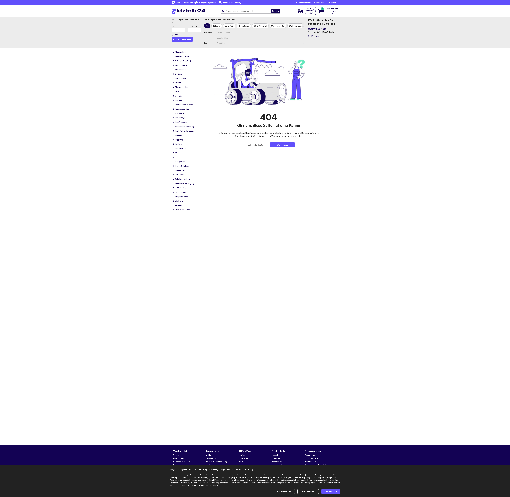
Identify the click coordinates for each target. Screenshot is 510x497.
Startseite (282, 144)
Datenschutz (244, 458)
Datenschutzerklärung (208, 485)
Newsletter (333, 2)
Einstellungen (308, 491)
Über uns (176, 455)
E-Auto (231, 26)
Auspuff (275, 455)
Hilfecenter (314, 36)
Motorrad (245, 26)
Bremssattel (277, 461)
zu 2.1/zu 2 (176, 26)
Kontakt (242, 455)
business (178, 458)
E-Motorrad (262, 26)
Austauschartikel (213, 465)
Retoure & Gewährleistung (216, 461)
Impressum (243, 465)
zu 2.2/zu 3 (192, 26)
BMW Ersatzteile (311, 458)
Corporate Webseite (181, 461)
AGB (241, 461)
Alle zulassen (331, 491)
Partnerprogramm (180, 465)
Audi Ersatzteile (311, 455)
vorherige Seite (255, 144)
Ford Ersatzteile (311, 461)
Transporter (280, 26)
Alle (207, 26)
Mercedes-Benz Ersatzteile (316, 465)
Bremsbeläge (277, 458)
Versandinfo (211, 458)
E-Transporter (298, 26)
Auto (218, 26)
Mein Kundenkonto (303, 2)
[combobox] (246, 11)
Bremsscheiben (278, 465)
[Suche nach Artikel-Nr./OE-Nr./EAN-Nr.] (275, 11)
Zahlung (209, 455)
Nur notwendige (284, 491)
